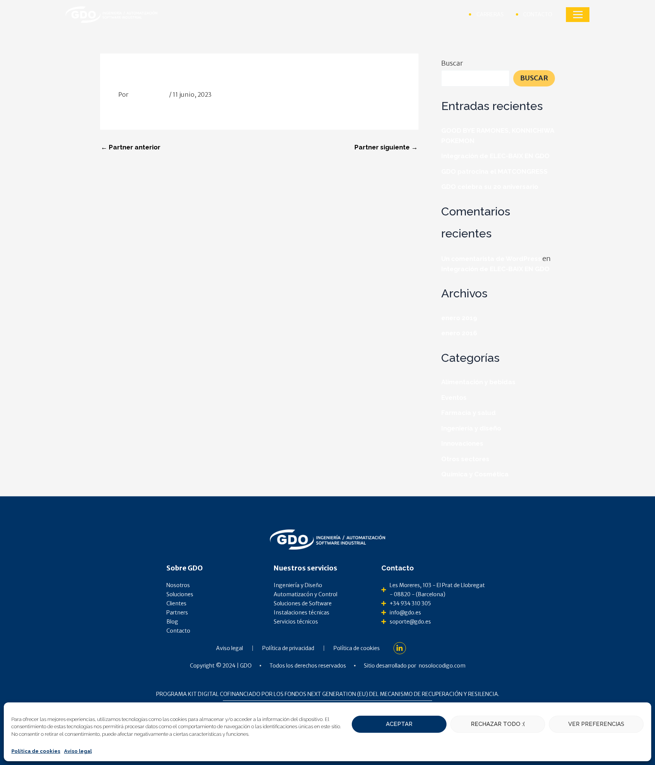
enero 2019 (459, 318)
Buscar (452, 63)
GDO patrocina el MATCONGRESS (494, 171)
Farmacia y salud (468, 412)
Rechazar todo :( (498, 724)
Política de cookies (35, 751)
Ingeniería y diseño (471, 428)
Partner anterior (130, 147)
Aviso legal (78, 751)
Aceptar (399, 724)
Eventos (454, 397)
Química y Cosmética (475, 474)
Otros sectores (465, 459)
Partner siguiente (386, 147)
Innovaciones (462, 443)
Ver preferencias (596, 724)
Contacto (397, 568)
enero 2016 (459, 333)
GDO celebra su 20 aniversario (489, 186)
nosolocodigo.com (441, 665)
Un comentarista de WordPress (491, 258)
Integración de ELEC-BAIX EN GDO (495, 156)
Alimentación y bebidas (478, 382)
